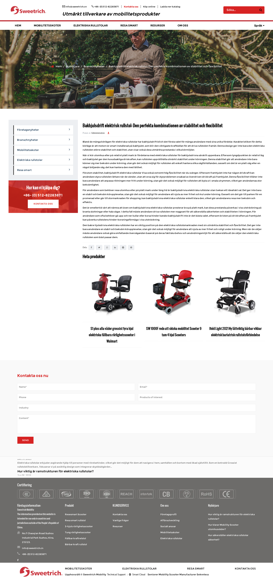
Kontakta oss (131, 6)
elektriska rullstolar (131, 172)
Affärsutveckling (169, 520)
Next (262, 305)
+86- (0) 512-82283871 (43, 195)
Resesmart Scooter (75, 514)
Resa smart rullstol (75, 520)
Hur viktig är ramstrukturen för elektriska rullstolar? (55, 461)
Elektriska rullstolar (90, 25)
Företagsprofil (168, 514)
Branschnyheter (94, 66)
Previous (85, 305)
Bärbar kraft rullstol (76, 544)
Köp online (149, 6)
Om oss (183, 25)
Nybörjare (72, 66)
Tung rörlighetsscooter (78, 532)
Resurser (157, 25)
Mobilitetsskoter (47, 25)
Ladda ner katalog (170, 6)
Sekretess (203, 574)
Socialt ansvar (168, 526)
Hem (18, 25)
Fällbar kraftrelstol (75, 538)
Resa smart (129, 25)
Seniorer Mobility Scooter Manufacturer (172, 574)
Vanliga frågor (121, 520)
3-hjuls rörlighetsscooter (79, 526)
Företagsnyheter (28, 129)
